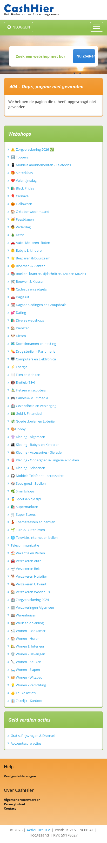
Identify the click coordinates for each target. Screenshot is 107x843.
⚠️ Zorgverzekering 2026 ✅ (32, 149)
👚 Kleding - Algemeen (28, 436)
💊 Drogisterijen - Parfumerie (33, 351)
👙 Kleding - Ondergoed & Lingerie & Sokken (45, 460)
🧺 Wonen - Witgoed (27, 677)
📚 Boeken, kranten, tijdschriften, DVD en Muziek (48, 273)
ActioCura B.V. (39, 829)
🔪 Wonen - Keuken (26, 661)
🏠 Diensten (20, 328)
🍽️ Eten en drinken (25, 374)
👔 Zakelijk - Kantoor (27, 700)
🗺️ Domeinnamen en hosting (33, 343)
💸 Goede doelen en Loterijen (34, 421)
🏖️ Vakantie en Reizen (28, 553)
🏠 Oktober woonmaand (30, 211)
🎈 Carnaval (20, 196)
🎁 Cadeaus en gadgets (29, 289)
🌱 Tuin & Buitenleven (28, 529)
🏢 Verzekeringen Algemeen (32, 607)
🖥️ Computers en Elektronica (33, 359)
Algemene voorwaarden (22, 799)
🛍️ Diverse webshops (27, 320)
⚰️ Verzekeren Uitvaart (28, 584)
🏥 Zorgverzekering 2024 (30, 599)
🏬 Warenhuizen (23, 615)
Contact (10, 808)
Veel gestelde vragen (20, 776)
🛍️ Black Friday (22, 188)
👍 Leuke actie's (23, 693)
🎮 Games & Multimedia (29, 398)
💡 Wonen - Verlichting (28, 685)
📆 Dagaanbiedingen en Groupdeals (38, 304)
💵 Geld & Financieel (26, 413)
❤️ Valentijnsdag (24, 180)
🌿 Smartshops (23, 491)
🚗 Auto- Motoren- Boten (30, 242)
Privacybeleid (14, 804)
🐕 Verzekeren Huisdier (29, 576)
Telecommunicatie (25, 545)
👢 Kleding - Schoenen (28, 468)
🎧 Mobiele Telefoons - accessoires (37, 475)
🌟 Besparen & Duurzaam (30, 258)
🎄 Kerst (17, 234)
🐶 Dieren (18, 335)
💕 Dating (18, 312)
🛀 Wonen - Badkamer (28, 630)
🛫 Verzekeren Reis (25, 568)
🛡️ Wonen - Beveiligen (28, 654)
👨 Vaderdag (21, 227)
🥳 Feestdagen (22, 219)
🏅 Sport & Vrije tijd (26, 499)
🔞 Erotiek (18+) (23, 382)
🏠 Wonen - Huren (25, 638)
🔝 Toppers (20, 157)
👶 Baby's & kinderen (27, 250)
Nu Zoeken (85, 56)
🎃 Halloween (21, 203)
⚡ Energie (19, 367)
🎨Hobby (18, 429)
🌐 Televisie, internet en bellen (34, 537)
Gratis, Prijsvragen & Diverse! (33, 735)
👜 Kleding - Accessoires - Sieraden (37, 452)
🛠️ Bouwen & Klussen (27, 281)
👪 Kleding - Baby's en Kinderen (35, 444)
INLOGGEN (20, 27)
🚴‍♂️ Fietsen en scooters (28, 390)
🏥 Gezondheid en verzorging (33, 405)
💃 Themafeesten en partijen (33, 522)
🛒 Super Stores (23, 514)
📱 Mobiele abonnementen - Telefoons (41, 165)
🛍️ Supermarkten (24, 506)
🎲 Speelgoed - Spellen (28, 483)
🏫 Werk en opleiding (27, 623)
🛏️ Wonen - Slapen (25, 669)
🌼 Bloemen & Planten (28, 266)
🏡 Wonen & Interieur (27, 646)
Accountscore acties (26, 743)
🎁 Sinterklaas (22, 172)
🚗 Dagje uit (20, 297)
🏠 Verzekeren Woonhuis (30, 592)
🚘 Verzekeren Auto (26, 560)
